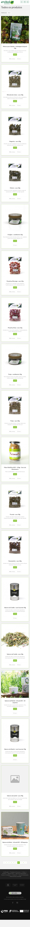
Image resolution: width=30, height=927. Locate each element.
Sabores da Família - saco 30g (15, 654)
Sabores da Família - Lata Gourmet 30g (15, 607)
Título (9, 12)
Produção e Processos (15, 872)
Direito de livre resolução (15, 876)
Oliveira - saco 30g (15, 188)
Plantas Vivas (11, 873)
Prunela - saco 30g (15, 514)
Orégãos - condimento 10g (15, 234)
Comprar (13, 58)
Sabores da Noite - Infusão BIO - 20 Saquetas (15, 842)
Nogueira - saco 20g (15, 141)
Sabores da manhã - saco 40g (15, 795)
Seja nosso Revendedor (21, 873)
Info (19, 58)
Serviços (4, 873)
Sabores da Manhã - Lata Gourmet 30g (15, 749)
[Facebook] (13, 903)
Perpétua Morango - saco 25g (15, 281)
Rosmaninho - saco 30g (15, 561)
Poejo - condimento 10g (15, 374)
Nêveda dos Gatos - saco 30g (15, 95)
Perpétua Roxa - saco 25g (15, 327)
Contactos (14, 875)
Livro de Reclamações (23, 875)
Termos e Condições (5, 875)
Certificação (6, 872)
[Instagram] (17, 903)
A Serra (23, 872)
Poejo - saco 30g (15, 421)
